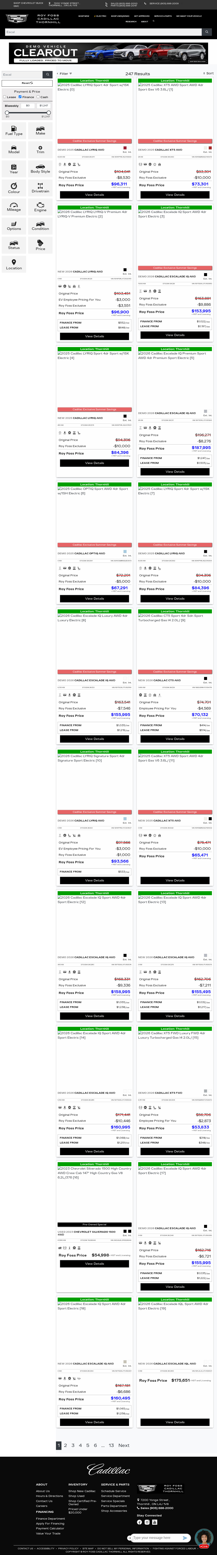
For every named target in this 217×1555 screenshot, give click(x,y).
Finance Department (50, 1518)
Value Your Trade (48, 1533)
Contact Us (44, 1501)
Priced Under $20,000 (78, 1511)
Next (123, 1445)
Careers (41, 1506)
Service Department (115, 1496)
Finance (28, 97)
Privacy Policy (68, 1548)
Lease (11, 97)
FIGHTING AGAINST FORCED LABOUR (175, 1548)
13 (111, 1445)
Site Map (88, 1548)
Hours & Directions (49, 1496)
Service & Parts (115, 1484)
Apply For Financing (50, 1523)
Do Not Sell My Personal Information (123, 1548)
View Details (94, 195)
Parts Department (114, 1506)
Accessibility (46, 1548)
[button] (83, 16)
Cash (44, 97)
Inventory (78, 1484)
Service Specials (113, 1501)
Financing (45, 1512)
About (41, 1484)
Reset (26, 83)
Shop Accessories (114, 1510)
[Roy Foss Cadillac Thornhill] (33, 19)
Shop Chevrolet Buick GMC (28, 4)
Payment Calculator (50, 1528)
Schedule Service (113, 1491)
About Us (43, 1491)
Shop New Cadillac (82, 1491)
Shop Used (76, 1496)
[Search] (207, 32)
